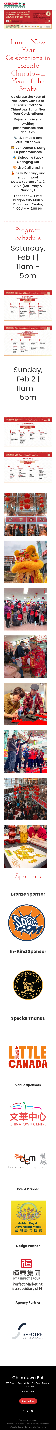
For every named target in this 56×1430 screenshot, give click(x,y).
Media (10, 1423)
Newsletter (19, 1423)
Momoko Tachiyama (37, 1427)
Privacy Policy (32, 1423)
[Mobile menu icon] (50, 5)
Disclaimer (44, 1423)
